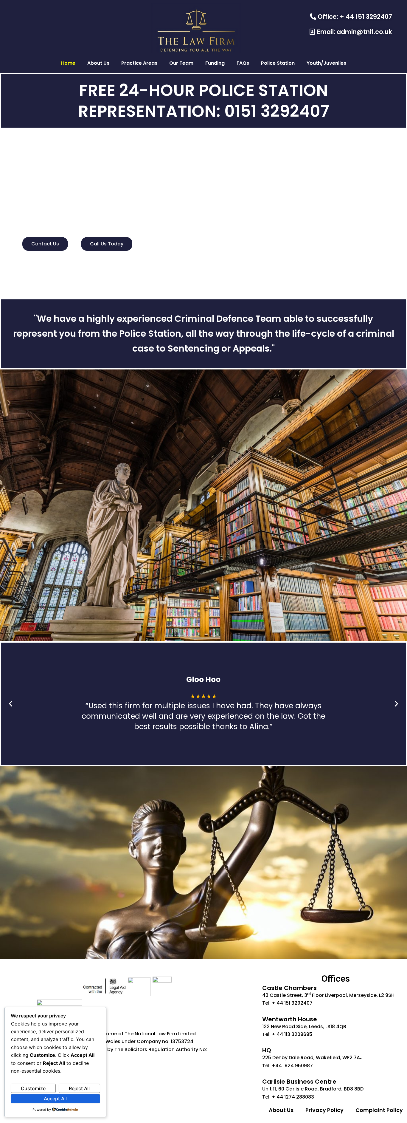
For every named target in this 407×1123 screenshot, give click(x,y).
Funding (215, 63)
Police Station (278, 63)
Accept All (55, 1099)
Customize (33, 1088)
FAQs (243, 63)
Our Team (181, 63)
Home (68, 63)
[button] (10, 704)
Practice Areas (139, 63)
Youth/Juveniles (326, 63)
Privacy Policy (324, 1110)
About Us (98, 63)
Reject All (79, 1088)
